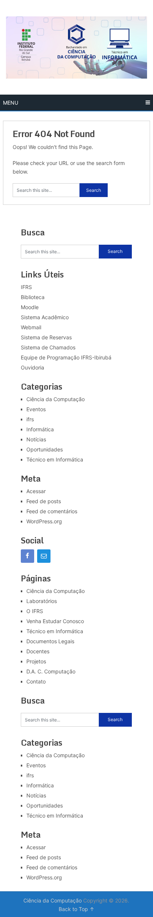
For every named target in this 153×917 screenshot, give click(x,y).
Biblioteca (33, 297)
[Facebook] (27, 556)
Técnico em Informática (54, 459)
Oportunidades (44, 449)
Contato (36, 681)
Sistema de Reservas (46, 337)
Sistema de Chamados (48, 347)
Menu (10, 102)
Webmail (31, 327)
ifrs (30, 419)
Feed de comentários (51, 511)
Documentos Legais (50, 641)
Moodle (30, 307)
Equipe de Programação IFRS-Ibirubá (66, 357)
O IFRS (34, 611)
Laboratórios (41, 601)
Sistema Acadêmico (45, 317)
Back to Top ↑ (76, 909)
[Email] (44, 556)
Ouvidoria (32, 367)
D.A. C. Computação (50, 671)
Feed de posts (43, 501)
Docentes (37, 651)
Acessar (36, 491)
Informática (40, 429)
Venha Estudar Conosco (55, 621)
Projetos (36, 661)
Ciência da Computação (55, 399)
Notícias (36, 439)
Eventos (36, 409)
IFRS (26, 287)
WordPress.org (44, 521)
